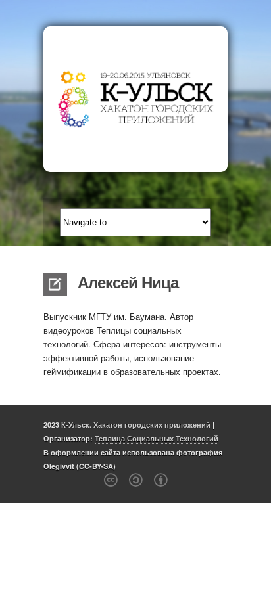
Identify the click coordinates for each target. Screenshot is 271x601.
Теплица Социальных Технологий (156, 438)
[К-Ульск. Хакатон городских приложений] (135, 99)
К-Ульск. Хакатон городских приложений (135, 425)
